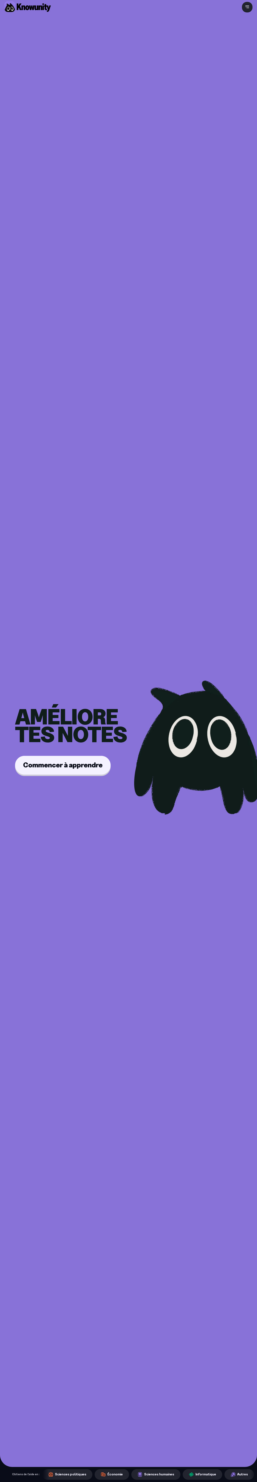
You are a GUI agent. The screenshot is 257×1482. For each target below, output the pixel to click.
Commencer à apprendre (63, 765)
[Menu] (247, 7)
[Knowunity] (28, 7)
